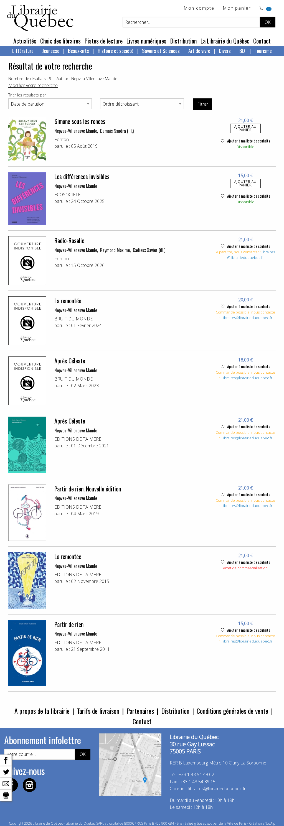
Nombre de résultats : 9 (29, 78)
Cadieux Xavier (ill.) (149, 250)
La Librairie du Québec (225, 41)
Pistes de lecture (104, 41)
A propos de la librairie (42, 711)
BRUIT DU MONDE (73, 319)
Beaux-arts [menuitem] (78, 50)
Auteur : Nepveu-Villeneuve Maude (87, 78)
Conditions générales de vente (232, 711)
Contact (262, 41)
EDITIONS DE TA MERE (77, 439)
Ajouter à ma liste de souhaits (248, 141)
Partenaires (140, 711)
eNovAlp (269, 823)
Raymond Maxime (115, 250)
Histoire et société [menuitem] (115, 50)
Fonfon (61, 139)
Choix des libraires (60, 41)
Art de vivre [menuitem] (199, 50)
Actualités (24, 41)
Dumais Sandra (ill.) (117, 131)
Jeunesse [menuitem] (50, 50)
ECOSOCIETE (67, 195)
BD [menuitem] (242, 50)
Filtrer (202, 104)
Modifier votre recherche (33, 85)
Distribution (183, 41)
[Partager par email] (6, 783)
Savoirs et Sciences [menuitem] (161, 50)
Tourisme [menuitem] (263, 50)
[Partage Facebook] (6, 760)
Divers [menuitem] (225, 50)
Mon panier (237, 8)
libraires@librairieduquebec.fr (251, 254)
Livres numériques (146, 41)
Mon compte (199, 8)
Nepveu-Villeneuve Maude (75, 131)
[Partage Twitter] (6, 771)
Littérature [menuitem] (23, 50)
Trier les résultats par (27, 95)
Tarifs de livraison (98, 711)
